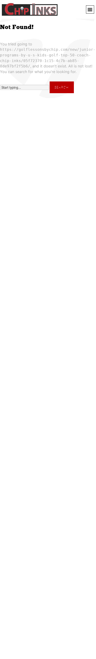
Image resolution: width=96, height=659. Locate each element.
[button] (90, 9)
